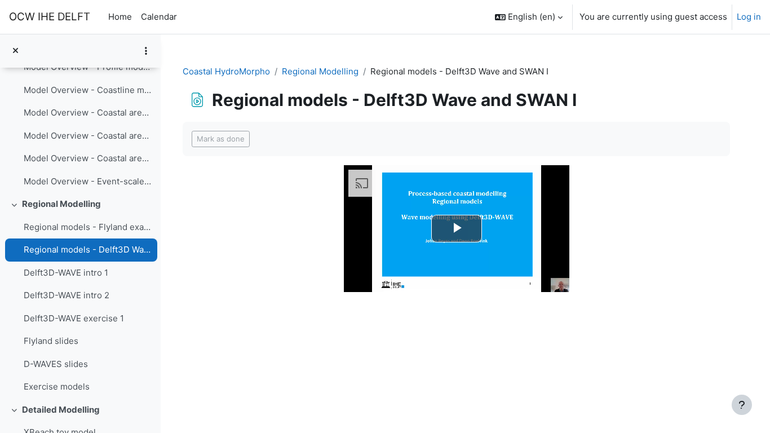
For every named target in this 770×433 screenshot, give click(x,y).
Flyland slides (51, 340)
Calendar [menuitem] (159, 16)
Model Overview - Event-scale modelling (88, 181)
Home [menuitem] (120, 16)
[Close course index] (15, 51)
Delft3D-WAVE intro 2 (66, 295)
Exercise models (57, 386)
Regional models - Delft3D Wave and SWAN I (88, 249)
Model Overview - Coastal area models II (88, 135)
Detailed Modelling (61, 409)
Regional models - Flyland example (88, 227)
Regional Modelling (61, 203)
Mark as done (221, 138)
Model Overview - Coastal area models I (88, 112)
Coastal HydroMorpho (226, 71)
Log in (749, 16)
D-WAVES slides (56, 364)
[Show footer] (742, 405)
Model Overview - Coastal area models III (88, 158)
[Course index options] (146, 51)
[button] (529, 17)
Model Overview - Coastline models (88, 90)
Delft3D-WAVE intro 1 (66, 272)
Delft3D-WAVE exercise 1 (74, 318)
